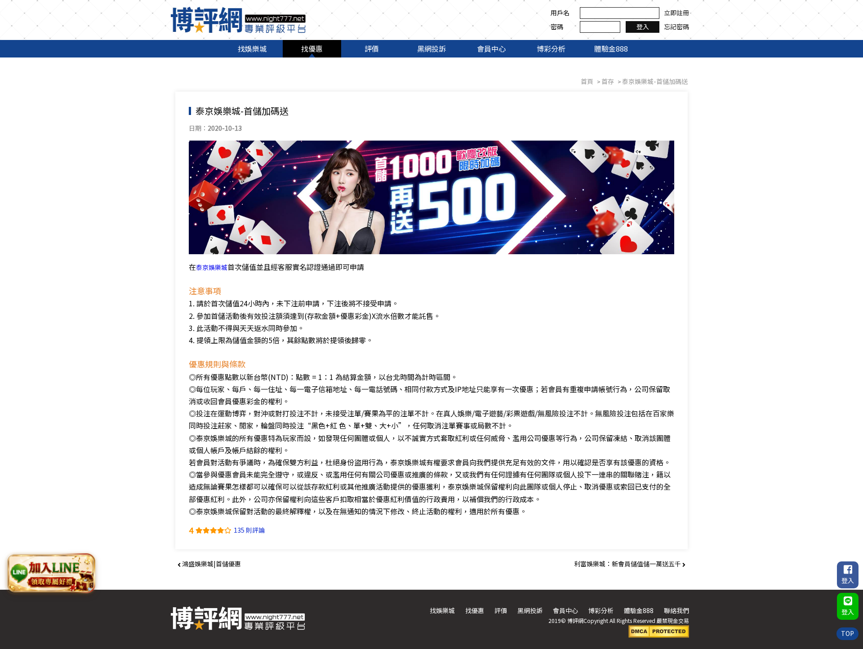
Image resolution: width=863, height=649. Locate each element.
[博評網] (238, 18)
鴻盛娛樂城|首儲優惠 (211, 563)
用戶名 (560, 12)
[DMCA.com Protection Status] (658, 630)
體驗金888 (611, 48)
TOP (847, 633)
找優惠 (312, 48)
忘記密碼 (676, 26)
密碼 (557, 26)
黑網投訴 (431, 48)
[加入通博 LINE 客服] (51, 571)
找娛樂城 (252, 48)
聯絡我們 (676, 610)
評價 (372, 48)
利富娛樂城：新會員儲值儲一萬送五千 (628, 563)
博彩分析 (551, 48)
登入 (642, 26)
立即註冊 (676, 12)
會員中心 (491, 48)
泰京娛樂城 (211, 267)
